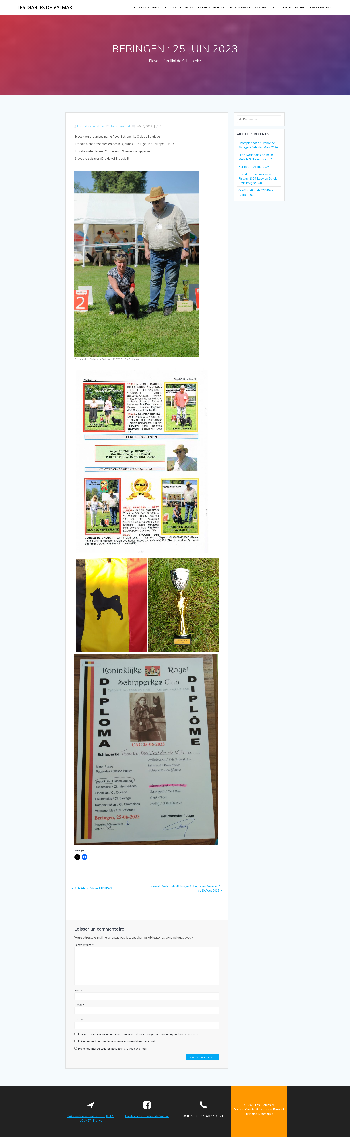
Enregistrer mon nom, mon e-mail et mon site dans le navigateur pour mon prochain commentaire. (139, 1034)
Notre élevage (145, 7)
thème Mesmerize (260, 1114)
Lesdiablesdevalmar (90, 126)
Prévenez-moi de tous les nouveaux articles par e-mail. (112, 1048)
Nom (78, 990)
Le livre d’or (264, 7)
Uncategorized (120, 126)
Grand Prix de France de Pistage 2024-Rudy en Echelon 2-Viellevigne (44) (258, 178)
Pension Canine (210, 7)
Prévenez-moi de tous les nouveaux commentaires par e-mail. (117, 1041)
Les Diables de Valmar (45, 7)
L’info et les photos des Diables (304, 7)
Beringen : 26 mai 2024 (253, 167)
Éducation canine (179, 7)
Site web (79, 1019)
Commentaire (84, 945)
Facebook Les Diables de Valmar (147, 1116)
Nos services (240, 7)
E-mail (79, 1005)
